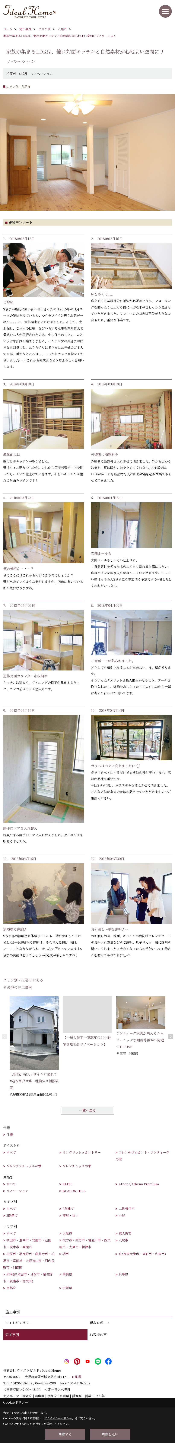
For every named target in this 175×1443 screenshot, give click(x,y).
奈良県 (67, 1274)
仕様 (9, 1134)
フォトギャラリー (18, 1322)
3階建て (12, 1215)
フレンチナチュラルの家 (23, 1166)
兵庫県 (123, 1274)
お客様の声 (98, 1334)
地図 (78, 1376)
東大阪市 (125, 1233)
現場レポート (100, 1322)
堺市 (66, 1253)
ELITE (67, 1184)
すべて (11, 1152)
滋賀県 (67, 1288)
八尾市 (123, 1240)
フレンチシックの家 (77, 1166)
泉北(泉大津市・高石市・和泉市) (142, 1253)
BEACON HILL (74, 1190)
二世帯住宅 (127, 1208)
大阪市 (67, 1233)
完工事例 (12, 1334)
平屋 (122, 1215)
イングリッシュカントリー (82, 1152)
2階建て (68, 1208)
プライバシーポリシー (58, 1418)
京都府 (11, 1288)
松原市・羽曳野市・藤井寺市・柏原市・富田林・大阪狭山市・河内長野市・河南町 (28, 1260)
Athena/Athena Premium (139, 1184)
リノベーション (17, 1190)
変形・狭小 (71, 1215)
